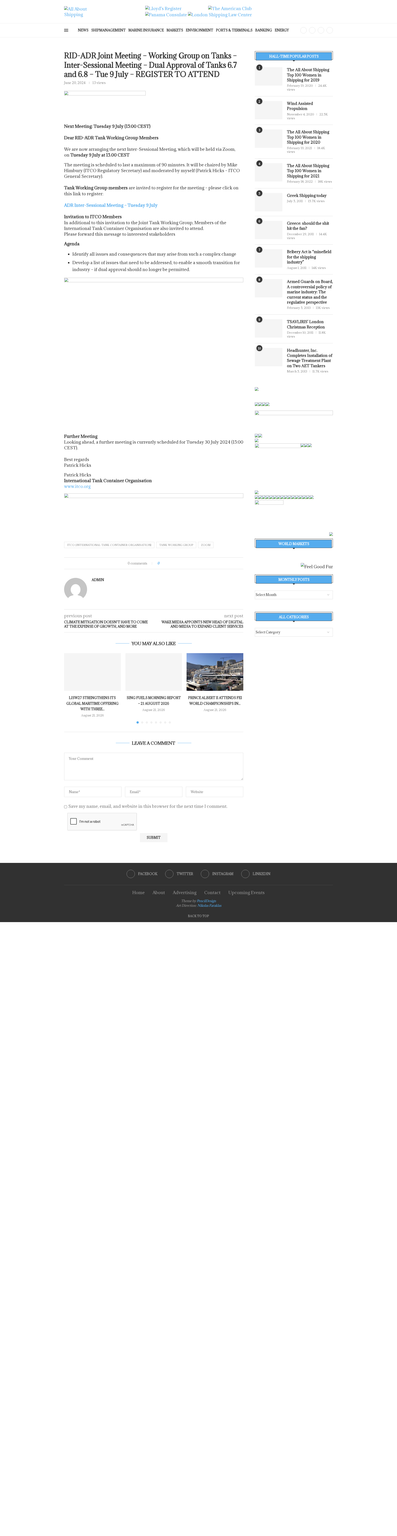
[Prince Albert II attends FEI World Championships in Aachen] (215, 672)
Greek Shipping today (306, 195)
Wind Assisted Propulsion (300, 106)
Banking (263, 30)
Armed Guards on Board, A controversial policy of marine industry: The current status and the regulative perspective (310, 292)
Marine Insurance (146, 30)
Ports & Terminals (234, 30)
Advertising (184, 892)
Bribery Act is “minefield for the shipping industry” (309, 257)
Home (138, 892)
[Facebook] (303, 30)
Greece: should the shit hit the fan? (308, 226)
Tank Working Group (176, 545)
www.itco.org (77, 486)
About (159, 892)
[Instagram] (321, 30)
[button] (70, 688)
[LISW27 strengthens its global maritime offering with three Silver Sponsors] (92, 672)
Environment (199, 30)
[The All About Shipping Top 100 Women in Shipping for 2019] (268, 76)
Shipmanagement (108, 30)
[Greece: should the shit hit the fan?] (268, 230)
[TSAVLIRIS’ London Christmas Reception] (268, 328)
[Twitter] (312, 30)
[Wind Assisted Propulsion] (268, 110)
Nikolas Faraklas (209, 905)
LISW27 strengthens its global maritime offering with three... (92, 703)
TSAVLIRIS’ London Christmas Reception (306, 324)
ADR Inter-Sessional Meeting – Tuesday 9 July (111, 205)
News (83, 30)
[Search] (295, 30)
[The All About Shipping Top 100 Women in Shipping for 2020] (268, 138)
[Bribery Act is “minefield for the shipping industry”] (268, 258)
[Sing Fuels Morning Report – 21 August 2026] (153, 672)
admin (98, 580)
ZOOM (205, 545)
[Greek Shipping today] (268, 202)
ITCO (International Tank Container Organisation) (109, 545)
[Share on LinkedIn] (175, 563)
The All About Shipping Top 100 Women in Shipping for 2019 (308, 75)
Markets (175, 30)
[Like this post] (162, 563)
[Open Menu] (66, 30)
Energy (282, 30)
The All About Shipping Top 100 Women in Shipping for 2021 (308, 171)
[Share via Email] (180, 563)
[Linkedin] (329, 30)
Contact (212, 892)
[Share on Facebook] (167, 563)
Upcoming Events (246, 892)
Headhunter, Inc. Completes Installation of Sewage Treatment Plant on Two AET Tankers (309, 358)
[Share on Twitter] (171, 563)
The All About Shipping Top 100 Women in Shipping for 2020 (308, 137)
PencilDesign (206, 901)
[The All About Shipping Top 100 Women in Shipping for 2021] (268, 172)
